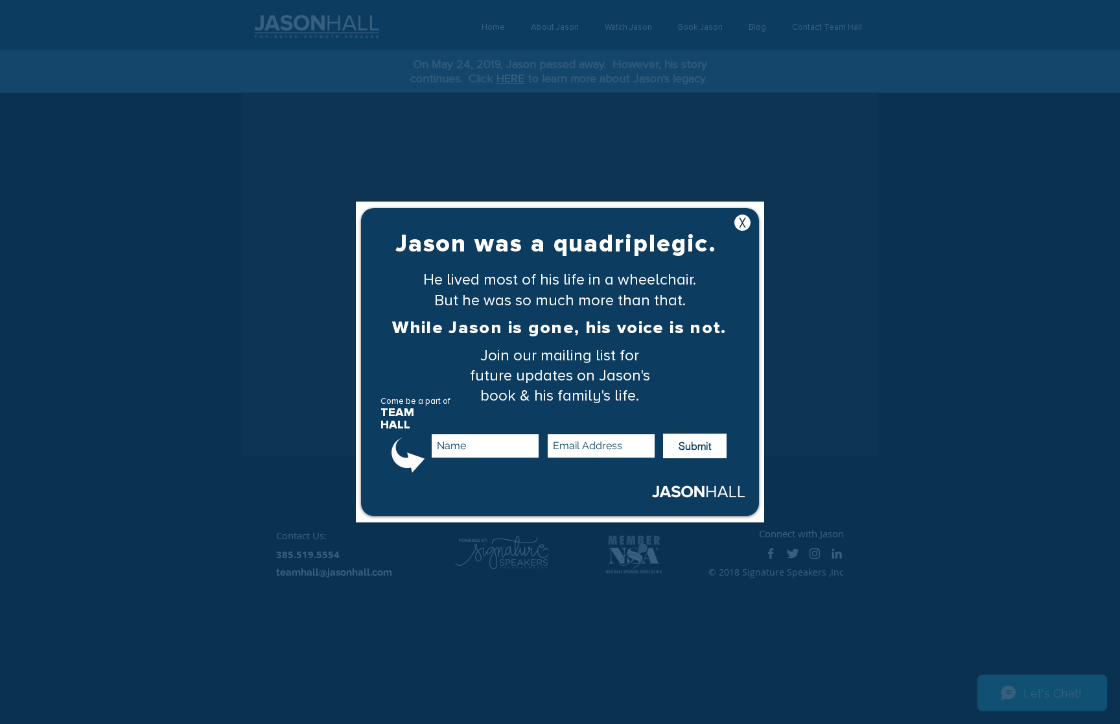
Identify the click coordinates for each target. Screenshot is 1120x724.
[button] (742, 222)
